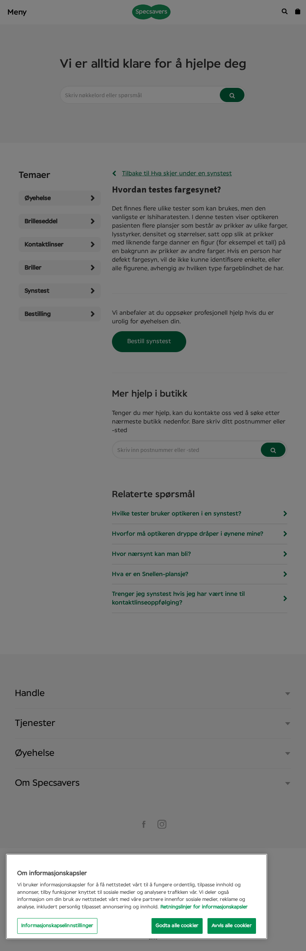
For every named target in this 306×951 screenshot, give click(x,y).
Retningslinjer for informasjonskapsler (204, 907)
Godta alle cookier (177, 925)
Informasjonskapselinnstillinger (57, 925)
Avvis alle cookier (232, 925)
